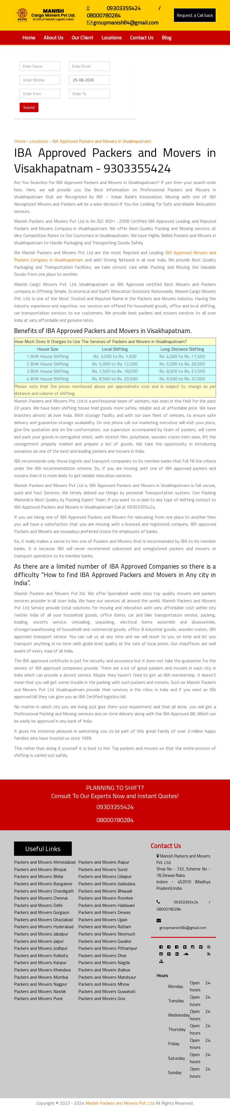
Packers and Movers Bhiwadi (105, 891)
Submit (29, 107)
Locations (112, 37)
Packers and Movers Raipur (103, 862)
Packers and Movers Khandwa (42, 969)
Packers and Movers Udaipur (105, 876)
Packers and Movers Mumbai (41, 977)
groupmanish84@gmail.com (182, 927)
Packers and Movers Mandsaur (107, 977)
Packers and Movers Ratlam (104, 926)
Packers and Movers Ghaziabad (43, 919)
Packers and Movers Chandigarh (44, 891)
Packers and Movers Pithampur (107, 948)
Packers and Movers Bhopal (40, 869)
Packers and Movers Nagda (104, 962)
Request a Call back (195, 15)
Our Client (82, 37)
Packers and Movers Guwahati (106, 991)
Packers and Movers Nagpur (40, 984)
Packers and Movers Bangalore (43, 883)
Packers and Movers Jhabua (104, 969)
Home (28, 37)
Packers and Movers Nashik (40, 991)
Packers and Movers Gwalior (105, 941)
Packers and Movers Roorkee (105, 898)
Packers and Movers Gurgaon (41, 912)
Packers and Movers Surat (103, 869)
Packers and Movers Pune (38, 998)
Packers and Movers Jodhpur (41, 948)
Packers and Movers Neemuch (106, 933)
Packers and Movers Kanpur (40, 962)
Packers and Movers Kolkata (41, 955)
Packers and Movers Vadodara (106, 883)
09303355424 (115, 807)
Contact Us (141, 37)
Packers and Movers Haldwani (106, 905)
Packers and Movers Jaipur (39, 941)
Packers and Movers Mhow (103, 984)
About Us (53, 37)
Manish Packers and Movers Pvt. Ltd (120, 1103)
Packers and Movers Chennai (41, 898)
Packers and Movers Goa (101, 998)
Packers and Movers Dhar (102, 955)
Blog (166, 37)
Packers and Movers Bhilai (38, 876)
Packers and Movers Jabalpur (41, 933)
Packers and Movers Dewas (104, 912)
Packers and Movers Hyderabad (43, 926)
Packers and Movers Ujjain (102, 919)
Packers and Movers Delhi (38, 905)
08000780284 (115, 820)
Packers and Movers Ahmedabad (44, 862)
